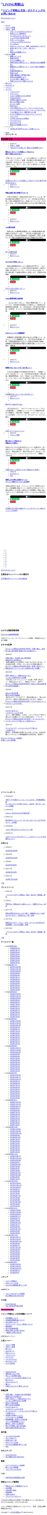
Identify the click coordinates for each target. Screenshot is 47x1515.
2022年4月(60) (15, 1065)
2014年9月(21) (15, 1270)
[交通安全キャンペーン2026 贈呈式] (14, 578)
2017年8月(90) (15, 1191)
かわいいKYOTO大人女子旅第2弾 (17, 813)
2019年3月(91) (15, 1148)
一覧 (2, 883)
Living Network (10, 1304)
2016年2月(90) (15, 1231)
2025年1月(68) (15, 990)
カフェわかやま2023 (12, 1436)
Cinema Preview (15, 98)
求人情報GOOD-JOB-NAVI (14, 1296)
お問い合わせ (10, 1494)
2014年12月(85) (15, 1264)
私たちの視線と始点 (17, 102)
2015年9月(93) (15, 1243)
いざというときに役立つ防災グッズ (18, 1378)
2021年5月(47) (15, 1089)
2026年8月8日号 (11, 865)
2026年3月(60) (15, 958)
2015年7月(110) (15, 1248)
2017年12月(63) (15, 1183)
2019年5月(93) (15, 1144)
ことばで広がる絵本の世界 (19, 38)
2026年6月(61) (15, 952)
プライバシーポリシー (13, 1496)
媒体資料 (8, 1326)
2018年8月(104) (15, 1164)
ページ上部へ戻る (7, 1309)
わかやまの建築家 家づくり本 (16, 1285)
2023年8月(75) (15, 1029)
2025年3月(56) (15, 985)
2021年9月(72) (15, 1081)
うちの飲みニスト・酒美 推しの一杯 (23, 112)
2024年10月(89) (15, 998)
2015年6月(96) (15, 1250)
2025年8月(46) (15, 975)
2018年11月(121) (16, 1158)
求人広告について (11, 1322)
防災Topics (13, 106)
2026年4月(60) (15, 956)
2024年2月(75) (15, 1015)
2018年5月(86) (15, 1171)
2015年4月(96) (15, 1254)
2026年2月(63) (15, 961)
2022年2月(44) (15, 1069)
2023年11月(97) (15, 1023)
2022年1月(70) (15, 1071)
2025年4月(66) (15, 983)
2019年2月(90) (15, 1150)
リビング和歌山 (11, 1281)
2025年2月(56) (15, 988)
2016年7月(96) (15, 1220)
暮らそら (8, 83)
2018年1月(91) (15, 1179)
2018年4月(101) (15, 1173)
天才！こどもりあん (17, 40)
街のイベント (15, 187)
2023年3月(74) (15, 1040)
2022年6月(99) (15, 1060)
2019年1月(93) (15, 1152)
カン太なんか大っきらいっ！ (20, 36)
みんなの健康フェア (17, 60)
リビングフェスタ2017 (13, 1469)
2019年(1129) (13, 1127)
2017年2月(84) (15, 1204)
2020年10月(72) (15, 1106)
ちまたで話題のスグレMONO (20, 96)
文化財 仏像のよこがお (18, 100)
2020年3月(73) (15, 1121)
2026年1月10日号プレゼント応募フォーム (25, 129)
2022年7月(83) (15, 1058)
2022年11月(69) (15, 1050)
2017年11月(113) (16, 1185)
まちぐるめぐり (11, 1438)
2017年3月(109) (15, 1202)
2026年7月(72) (15, 950)
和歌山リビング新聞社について (16, 1486)
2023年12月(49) (15, 1021)
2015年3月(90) (15, 1256)
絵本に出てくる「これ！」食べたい (23, 48)
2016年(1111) (13, 1208)
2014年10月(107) (16, 1268)
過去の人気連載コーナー (19, 125)
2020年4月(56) (15, 1119)
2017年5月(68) (15, 1198)
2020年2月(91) (15, 1123)
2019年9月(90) (15, 1135)
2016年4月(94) (15, 1227)
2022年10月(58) (15, 1052)
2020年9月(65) (15, 1108)
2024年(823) (13, 992)
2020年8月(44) (15, 1110)
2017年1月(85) (15, 1206)
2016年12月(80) (15, 1210)
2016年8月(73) (15, 1218)
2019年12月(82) (15, 1129)
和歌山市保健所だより (18, 77)
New (11, 476)
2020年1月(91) (15, 1125)
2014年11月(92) (15, 1266)
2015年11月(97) (15, 1239)
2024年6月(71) (15, 1006)
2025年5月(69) (15, 981)
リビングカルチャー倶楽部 (15, 1294)
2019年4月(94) (15, 1146)
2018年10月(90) (15, 1160)
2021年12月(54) (15, 1075)
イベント (8, 87)
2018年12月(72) (15, 1156)
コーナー (8, 89)
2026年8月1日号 (11, 872)
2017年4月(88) (15, 1200)
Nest (6, 1446)
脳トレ (7, 1384)
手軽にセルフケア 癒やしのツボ (21, 81)
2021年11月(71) (15, 1077)
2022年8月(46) (15, 1056)
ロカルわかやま (11, 1455)
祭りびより (9, 1380)
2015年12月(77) (15, 1237)
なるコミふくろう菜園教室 (15, 333)
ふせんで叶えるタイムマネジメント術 (19, 829)
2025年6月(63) (15, 979)
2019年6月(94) (15, 1141)
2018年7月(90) (15, 1166)
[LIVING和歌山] (12, 4)
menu (2, 22)
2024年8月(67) (15, 1002)
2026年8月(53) (15, 948)
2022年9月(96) (15, 1054)
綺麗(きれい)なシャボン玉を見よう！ (18, 368)
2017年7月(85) (15, 1193)
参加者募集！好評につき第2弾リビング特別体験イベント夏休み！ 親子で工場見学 (16, 1422)
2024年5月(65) (15, 1008)
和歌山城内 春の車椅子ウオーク (16, 193)
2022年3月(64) (15, 1067)
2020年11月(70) (15, 1104)
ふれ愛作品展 (10, 227)
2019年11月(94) (15, 1131)
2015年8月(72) (15, 1245)
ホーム (7, 25)
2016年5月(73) (15, 1225)
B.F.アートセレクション (14, 404)
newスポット (9, 85)
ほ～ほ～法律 (15, 104)
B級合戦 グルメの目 (12, 1374)
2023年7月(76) (15, 1031)
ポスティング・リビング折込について (19, 1324)
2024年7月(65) (15, 1004)
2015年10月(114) (16, 1241)
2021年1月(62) (15, 1098)
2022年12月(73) (15, 1048)
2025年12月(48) (15, 967)
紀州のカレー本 (11, 1440)
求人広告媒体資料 (11, 1328)
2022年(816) (13, 1046)
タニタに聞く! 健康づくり (19, 79)
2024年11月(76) (15, 996)
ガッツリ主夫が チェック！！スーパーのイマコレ (28, 110)
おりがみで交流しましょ (14, 262)
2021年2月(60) (15, 1096)
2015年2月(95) (15, 1258)
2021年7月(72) (15, 1085)
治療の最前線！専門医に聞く (20, 75)
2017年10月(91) (15, 1187)
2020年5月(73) (15, 1117)
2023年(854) (13, 1019)
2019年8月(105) (15, 1137)
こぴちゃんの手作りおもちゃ (20, 42)
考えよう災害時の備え (13, 1376)
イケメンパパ (15, 92)
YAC (11, 50)
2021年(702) (13, 1073)
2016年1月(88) (15, 1233)
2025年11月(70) (15, 969)
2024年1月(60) (15, 1017)
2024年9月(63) (15, 1000)
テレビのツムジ (15, 120)
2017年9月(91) (15, 1189)
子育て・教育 (10, 29)
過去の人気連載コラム (18, 52)
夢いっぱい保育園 (11, 1467)
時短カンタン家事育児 (18, 34)
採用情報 (8, 1492)
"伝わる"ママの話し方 (18, 148)
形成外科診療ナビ (16, 71)
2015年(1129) (13, 1235)
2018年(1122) (13, 1154)
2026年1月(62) (15, 963)
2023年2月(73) (15, 1042)
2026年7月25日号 (11, 879)
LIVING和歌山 (15, 1512)
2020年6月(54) (15, 1114)
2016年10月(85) (15, 1214)
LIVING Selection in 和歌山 (19, 118)
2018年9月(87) (15, 1162)
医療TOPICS (14, 58)
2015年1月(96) (15, 1260)
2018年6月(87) (15, 1169)
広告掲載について (11, 1318)
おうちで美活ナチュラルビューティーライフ (26, 114)
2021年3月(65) (15, 1094)
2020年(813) (13, 1100)
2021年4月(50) (15, 1092)
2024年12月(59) (15, 994)
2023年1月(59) (15, 1044)
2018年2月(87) (15, 1177)
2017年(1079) (13, 1181)
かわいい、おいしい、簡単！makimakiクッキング (27, 46)
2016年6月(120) (15, 1223)
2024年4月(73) (15, 1010)
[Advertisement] (23, 531)
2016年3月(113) (15, 1229)
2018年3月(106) (15, 1175)
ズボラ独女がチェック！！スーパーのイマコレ (27, 108)
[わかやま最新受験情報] (10, 634)
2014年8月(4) (14, 1272)
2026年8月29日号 (11, 851)
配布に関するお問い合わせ (15, 1330)
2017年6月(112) (15, 1196)
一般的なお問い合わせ (13, 1332)
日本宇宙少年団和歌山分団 (15, 1477)
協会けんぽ (14, 73)
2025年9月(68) (15, 973)
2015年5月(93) (15, 1252)
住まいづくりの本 (11, 1283)
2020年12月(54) (15, 1102)
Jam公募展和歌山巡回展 (14, 298)
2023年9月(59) (15, 1027)
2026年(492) (13, 946)
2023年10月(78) (15, 1025)
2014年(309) (13, 1262)
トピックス (14, 116)
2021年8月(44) (15, 1083)
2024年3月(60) (15, 1013)
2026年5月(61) (15, 954)
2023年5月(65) (15, 1035)
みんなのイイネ (15, 123)
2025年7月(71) (15, 977)
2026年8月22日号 (11, 858)
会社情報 (8, 1488)
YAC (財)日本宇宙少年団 (14, 1306)
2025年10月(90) (15, 971)
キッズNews (14, 44)
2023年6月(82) (15, 1033)
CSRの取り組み (10, 1490)
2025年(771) (13, 965)
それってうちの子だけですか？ (21, 31)
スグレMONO (10, 1363)
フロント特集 (10, 27)
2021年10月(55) (15, 1079)
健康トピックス (15, 56)
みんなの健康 (10, 54)
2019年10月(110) (16, 1133)
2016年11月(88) (15, 1212)
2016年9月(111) (15, 1216)
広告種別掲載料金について (15, 1320)
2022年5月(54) (15, 1062)
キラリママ (14, 94)
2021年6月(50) (15, 1087)
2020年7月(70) (15, 1112)
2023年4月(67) (15, 1037)
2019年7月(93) (15, 1139)
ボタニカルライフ (11, 1382)
